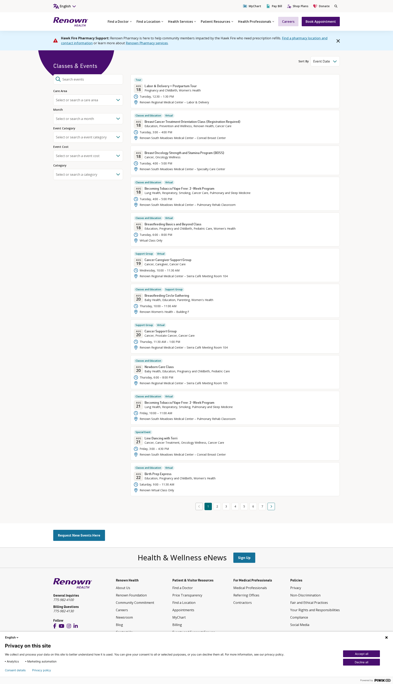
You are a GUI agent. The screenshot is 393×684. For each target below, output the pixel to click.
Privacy (295, 588)
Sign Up (244, 557)
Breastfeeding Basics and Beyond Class (173, 224)
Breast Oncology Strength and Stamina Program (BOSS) (184, 153)
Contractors (242, 602)
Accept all (361, 654)
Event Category (64, 128)
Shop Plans (300, 6)
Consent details (15, 670)
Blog (119, 624)
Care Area (60, 91)
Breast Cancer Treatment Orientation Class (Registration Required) (193, 122)
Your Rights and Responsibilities (315, 610)
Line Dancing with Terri (161, 438)
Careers (288, 21)
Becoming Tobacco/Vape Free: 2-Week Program (179, 188)
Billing (177, 624)
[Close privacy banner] (386, 637)
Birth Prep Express (158, 474)
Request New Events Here (79, 535)
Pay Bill (277, 6)
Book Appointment (321, 21)
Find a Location (148, 21)
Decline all (361, 662)
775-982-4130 (63, 611)
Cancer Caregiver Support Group (168, 260)
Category (60, 165)
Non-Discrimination (305, 595)
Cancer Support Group (161, 331)
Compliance (299, 617)
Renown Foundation (131, 595)
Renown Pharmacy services (147, 43)
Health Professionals (254, 21)
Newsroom (124, 617)
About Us (123, 588)
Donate (324, 6)
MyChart (255, 6)
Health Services (180, 21)
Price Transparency (187, 595)
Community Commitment (135, 602)
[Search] (336, 6)
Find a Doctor (118, 21)
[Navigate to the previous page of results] (199, 506)
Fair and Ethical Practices (309, 602)
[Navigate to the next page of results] (271, 506)
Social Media (299, 624)
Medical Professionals (250, 588)
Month (58, 110)
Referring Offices (246, 595)
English (10, 637)
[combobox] (88, 79)
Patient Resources (215, 21)
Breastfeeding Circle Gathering (167, 295)
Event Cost (61, 147)
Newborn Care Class (159, 367)
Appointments (183, 610)
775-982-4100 (63, 599)
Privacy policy (41, 670)
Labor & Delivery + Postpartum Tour (171, 86)
